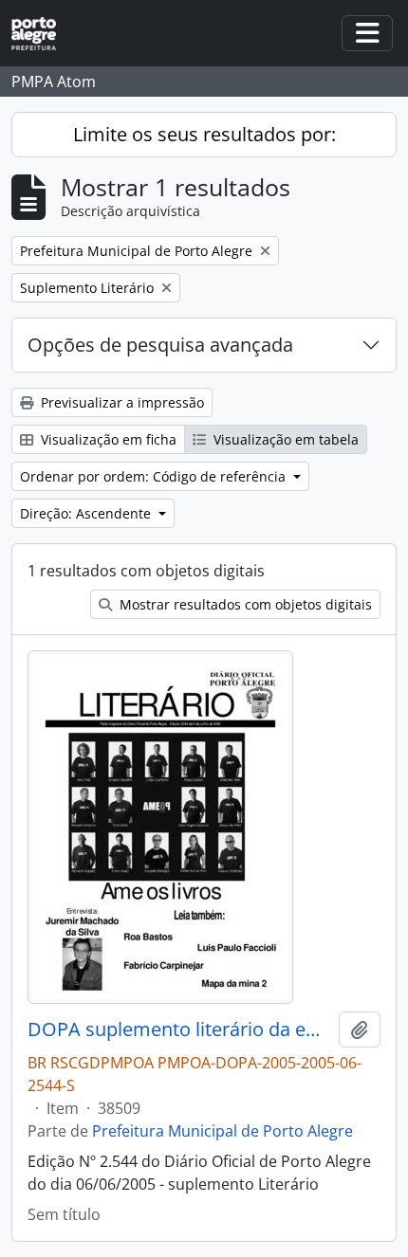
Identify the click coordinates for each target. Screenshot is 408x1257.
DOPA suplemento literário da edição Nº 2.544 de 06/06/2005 (179, 1029)
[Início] (41, 33)
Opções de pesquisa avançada (160, 344)
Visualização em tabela (284, 439)
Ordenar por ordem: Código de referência (154, 476)
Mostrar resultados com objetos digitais (244, 604)
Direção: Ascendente (87, 513)
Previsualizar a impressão (120, 402)
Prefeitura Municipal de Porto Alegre (222, 1130)
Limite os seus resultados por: (204, 134)
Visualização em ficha (106, 439)
